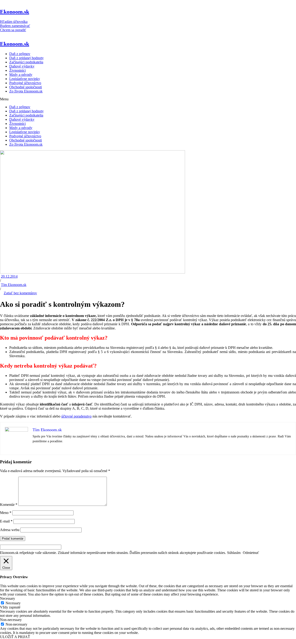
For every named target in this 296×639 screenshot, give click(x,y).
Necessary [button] (7, 598)
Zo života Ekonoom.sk (26, 91)
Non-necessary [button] (11, 620)
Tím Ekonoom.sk (13, 285)
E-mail (6, 521)
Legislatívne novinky (24, 79)
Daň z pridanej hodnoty (26, 58)
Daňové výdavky (21, 66)
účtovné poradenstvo (76, 416)
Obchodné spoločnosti (25, 87)
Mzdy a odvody (20, 75)
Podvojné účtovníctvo (25, 83)
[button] (148, 99)
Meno (5, 513)
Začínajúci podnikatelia (26, 62)
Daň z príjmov (19, 54)
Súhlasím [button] (233, 553)
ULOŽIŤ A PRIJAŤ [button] (15, 637)
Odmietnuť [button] (251, 553)
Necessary (13, 603)
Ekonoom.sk (14, 12)
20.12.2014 (9, 276)
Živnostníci (17, 70)
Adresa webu (9, 530)
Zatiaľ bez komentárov (20, 293)
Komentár (8, 505)
